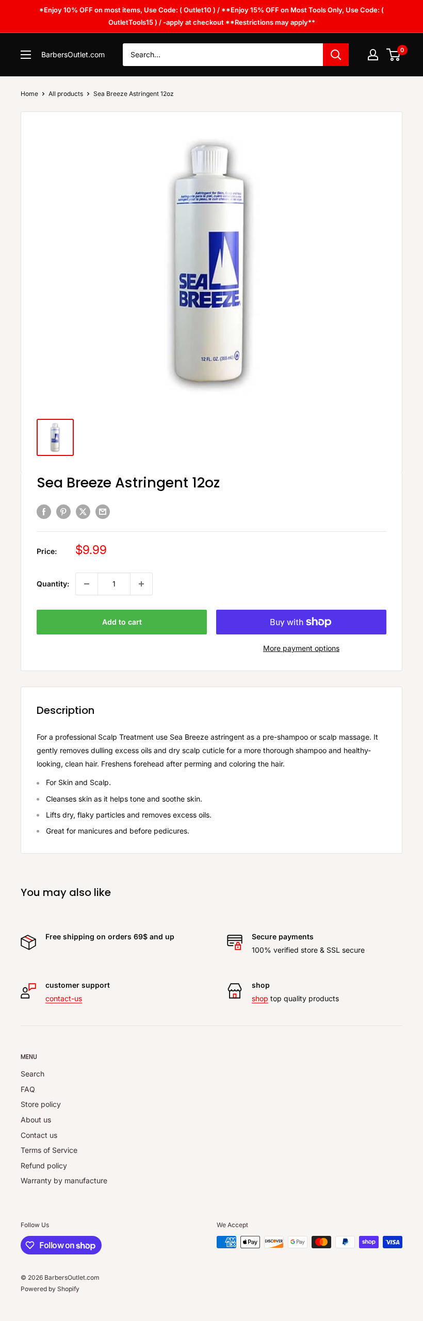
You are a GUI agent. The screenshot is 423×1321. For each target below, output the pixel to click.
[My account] (373, 54)
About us (36, 1119)
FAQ (28, 1089)
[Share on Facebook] (44, 511)
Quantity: (53, 583)
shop (260, 998)
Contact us (39, 1135)
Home (29, 93)
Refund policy (44, 1165)
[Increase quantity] (141, 584)
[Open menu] (26, 55)
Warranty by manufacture (64, 1180)
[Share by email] (102, 511)
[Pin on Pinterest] (63, 511)
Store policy (41, 1104)
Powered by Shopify (50, 1289)
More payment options (301, 648)
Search (32, 1073)
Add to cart (122, 621)
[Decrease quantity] (86, 584)
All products (65, 93)
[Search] (336, 54)
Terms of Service (49, 1150)
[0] (393, 54)
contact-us (63, 998)
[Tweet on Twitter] (83, 511)
